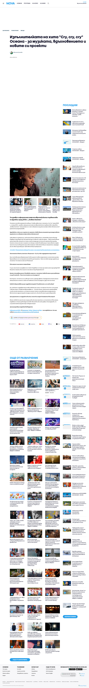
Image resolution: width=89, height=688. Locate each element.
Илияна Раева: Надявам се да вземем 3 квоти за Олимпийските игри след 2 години (79, 248)
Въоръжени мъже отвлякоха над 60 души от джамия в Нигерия (79, 437)
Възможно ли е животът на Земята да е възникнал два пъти (34, 391)
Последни (5, 669)
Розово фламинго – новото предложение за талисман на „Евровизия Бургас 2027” (17, 372)
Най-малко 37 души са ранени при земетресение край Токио (78, 378)
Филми (33, 675)
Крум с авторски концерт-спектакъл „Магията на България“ (79, 220)
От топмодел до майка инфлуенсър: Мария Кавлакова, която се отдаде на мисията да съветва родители (52, 523)
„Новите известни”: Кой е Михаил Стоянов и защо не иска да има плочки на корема (34, 448)
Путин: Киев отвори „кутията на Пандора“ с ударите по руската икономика (79, 458)
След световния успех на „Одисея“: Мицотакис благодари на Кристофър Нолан (34, 580)
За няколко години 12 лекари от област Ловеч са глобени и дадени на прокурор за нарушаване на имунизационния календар (79, 293)
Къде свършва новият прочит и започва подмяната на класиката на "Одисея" (34, 617)
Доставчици (35, 681)
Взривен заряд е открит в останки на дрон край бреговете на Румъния (78, 554)
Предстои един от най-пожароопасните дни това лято (79, 387)
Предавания (34, 671)
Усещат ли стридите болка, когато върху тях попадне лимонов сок (34, 372)
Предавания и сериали (22, 673)
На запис (35, 3)
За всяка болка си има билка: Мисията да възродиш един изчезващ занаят (78, 229)
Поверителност (52, 681)
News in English (49, 673)
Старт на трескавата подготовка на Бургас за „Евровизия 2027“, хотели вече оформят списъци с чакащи (17, 411)
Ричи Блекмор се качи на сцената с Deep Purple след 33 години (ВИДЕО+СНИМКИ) (52, 411)
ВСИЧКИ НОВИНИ (70, 616)
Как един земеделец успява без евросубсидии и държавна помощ (78, 305)
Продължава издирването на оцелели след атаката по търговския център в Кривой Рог (79, 542)
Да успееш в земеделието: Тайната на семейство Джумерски (79, 258)
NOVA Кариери (49, 671)
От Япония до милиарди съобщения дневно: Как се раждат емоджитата (17, 504)
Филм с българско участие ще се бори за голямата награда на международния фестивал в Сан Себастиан (34, 562)
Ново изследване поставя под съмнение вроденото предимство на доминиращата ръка (34, 634)
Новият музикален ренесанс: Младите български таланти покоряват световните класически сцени (52, 581)
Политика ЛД (58, 681)
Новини (19, 3)
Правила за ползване (65, 681)
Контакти (40, 681)
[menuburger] (3, 3)
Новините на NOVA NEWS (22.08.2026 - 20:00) (79, 494)
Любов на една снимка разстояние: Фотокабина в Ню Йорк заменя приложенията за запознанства (16, 430)
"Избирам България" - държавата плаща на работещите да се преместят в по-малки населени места (79, 531)
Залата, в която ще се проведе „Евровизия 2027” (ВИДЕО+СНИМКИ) (34, 429)
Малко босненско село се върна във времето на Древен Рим (17, 541)
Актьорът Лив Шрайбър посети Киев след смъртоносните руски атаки (79, 132)
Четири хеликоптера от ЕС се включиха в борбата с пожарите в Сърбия (79, 606)
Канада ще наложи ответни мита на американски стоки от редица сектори (79, 485)
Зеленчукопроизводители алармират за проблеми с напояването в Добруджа (79, 316)
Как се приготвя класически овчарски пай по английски (33, 541)
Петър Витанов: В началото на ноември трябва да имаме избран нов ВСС (78, 269)
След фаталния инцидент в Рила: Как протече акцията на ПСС (78, 368)
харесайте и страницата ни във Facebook (26, 312)
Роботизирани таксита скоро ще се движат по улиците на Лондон (78, 337)
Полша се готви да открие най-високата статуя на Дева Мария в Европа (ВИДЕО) (52, 560)
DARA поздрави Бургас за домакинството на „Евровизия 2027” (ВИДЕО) (34, 410)
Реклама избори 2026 (10, 681)
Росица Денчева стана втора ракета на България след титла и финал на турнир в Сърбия (52, 373)
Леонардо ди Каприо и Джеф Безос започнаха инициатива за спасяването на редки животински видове (52, 504)
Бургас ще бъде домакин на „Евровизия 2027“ (52, 428)
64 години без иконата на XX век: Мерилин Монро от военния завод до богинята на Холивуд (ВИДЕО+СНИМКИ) (34, 523)
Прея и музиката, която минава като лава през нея (17, 651)
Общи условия (46, 681)
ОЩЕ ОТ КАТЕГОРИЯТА (20, 659)
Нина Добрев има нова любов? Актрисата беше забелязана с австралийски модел (16, 634)
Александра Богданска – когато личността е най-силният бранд (52, 599)
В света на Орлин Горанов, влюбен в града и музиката (52, 651)
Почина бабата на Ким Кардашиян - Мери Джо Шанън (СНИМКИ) (52, 616)
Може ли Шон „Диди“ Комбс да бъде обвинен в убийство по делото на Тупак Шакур (79, 427)
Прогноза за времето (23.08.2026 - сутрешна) (79, 357)
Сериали (34, 673)
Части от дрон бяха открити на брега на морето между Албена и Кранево (79, 574)
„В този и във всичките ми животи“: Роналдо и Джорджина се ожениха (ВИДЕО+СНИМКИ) (17, 448)
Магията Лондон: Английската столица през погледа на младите (16, 467)
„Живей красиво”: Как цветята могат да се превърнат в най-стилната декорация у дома (34, 485)
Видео (4, 675)
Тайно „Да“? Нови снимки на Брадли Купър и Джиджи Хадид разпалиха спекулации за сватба (17, 523)
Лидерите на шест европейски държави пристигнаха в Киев (78, 123)
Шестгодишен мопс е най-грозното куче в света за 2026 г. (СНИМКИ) (16, 391)
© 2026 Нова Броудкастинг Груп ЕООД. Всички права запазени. (13, 685)
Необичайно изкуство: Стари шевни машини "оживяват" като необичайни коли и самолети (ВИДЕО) (78, 348)
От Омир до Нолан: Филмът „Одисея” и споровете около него (51, 467)
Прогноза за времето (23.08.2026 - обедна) (78, 141)
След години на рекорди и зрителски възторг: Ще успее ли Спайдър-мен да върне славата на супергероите (17, 561)
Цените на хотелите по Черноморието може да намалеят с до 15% (79, 189)
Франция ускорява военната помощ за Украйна (78, 583)
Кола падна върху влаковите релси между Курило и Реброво (77, 564)
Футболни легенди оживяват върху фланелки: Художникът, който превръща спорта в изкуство (52, 449)
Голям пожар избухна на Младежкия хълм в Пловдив (79, 396)
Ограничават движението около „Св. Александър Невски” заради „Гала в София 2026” (79, 447)
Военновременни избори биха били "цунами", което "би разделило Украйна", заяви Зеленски (79, 113)
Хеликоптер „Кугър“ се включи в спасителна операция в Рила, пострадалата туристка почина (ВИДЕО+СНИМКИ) (78, 594)
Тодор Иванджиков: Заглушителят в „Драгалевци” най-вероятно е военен (78, 199)
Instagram (25, 310)
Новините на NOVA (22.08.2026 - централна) (77, 512)
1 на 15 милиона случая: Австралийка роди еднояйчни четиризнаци (34, 599)
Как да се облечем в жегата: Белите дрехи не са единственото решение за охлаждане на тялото (52, 485)
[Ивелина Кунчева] (11, 52)
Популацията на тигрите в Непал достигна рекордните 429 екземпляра (16, 580)
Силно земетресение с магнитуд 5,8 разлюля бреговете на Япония (79, 476)
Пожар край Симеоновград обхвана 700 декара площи (79, 521)
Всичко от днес (6, 671)
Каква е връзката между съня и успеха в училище (17, 483)
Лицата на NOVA (21, 671)
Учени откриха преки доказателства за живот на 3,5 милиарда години (79, 406)
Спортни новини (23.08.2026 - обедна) (78, 149)
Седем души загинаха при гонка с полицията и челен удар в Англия (79, 503)
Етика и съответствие (74, 681)
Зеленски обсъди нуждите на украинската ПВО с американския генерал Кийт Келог (79, 416)
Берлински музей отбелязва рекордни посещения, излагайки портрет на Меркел (33, 652)
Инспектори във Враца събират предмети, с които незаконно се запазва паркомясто (79, 327)
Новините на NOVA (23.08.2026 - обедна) (78, 158)
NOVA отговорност (50, 669)
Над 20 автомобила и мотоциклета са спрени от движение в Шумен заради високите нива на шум (78, 169)
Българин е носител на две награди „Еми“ (16, 615)
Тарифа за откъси (29, 681)
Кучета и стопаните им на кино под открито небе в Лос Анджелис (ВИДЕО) (34, 504)
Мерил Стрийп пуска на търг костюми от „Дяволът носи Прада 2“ (34, 467)
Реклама (4, 681)
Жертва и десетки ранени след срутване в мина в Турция (79, 467)
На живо (43, 3)
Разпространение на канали (20, 681)
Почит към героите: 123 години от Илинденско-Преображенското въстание (79, 180)
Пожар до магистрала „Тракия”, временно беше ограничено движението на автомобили (79, 210)
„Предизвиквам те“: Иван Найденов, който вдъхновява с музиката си (17, 599)
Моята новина (6, 673)
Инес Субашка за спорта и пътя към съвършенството (77, 239)
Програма (27, 3)
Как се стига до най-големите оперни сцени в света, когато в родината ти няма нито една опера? (52, 542)
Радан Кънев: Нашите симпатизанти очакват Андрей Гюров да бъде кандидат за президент (79, 279)
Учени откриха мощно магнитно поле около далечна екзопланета (51, 634)
